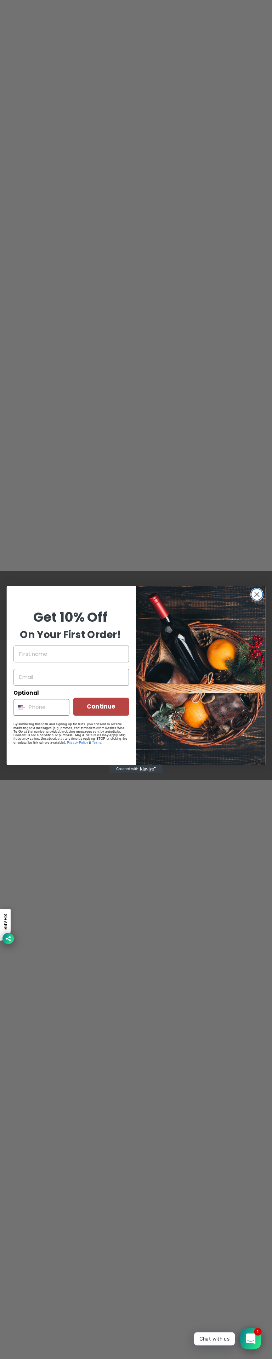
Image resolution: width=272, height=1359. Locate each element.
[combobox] (20, 707)
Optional (26, 693)
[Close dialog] (257, 594)
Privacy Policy (77, 742)
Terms (96, 742)
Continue (101, 706)
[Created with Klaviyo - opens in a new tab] (136, 769)
